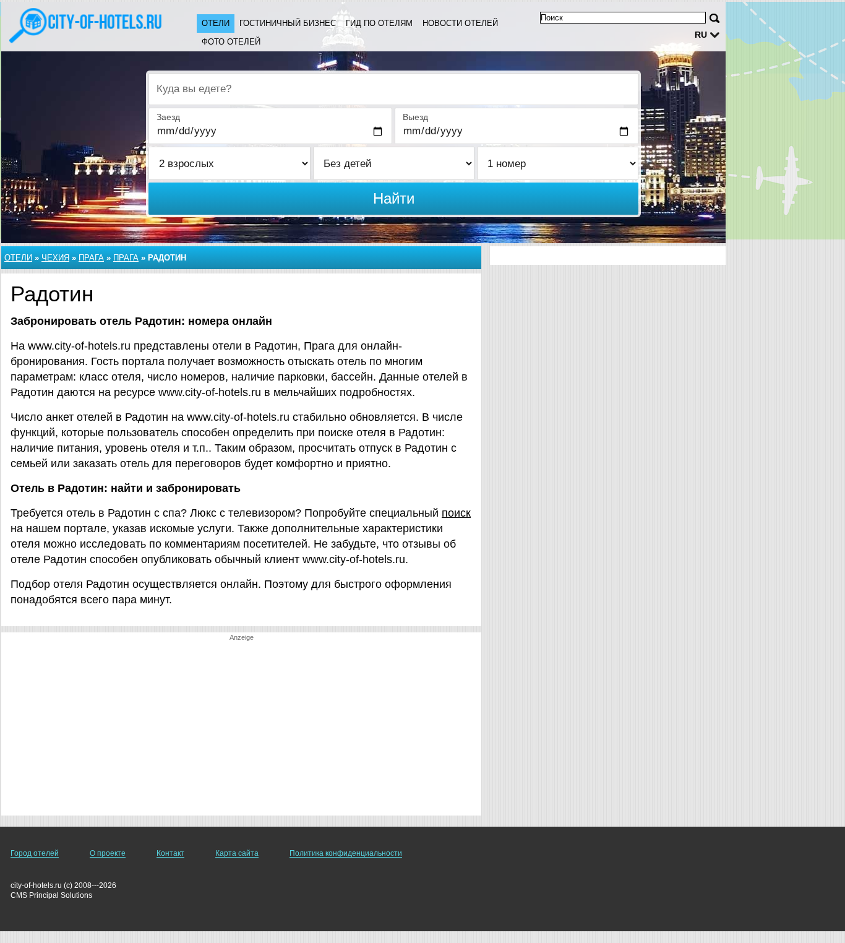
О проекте (108, 853)
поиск (456, 513)
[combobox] (393, 89)
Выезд (415, 117)
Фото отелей (231, 41)
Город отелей (35, 853)
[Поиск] (714, 18)
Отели (215, 23)
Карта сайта (237, 853)
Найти (393, 198)
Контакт (170, 853)
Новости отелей (460, 23)
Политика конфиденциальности (346, 853)
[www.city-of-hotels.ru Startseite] (86, 25)
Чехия (55, 257)
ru (701, 35)
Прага (91, 257)
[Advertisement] (241, 729)
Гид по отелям (379, 23)
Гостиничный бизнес (287, 23)
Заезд (168, 117)
